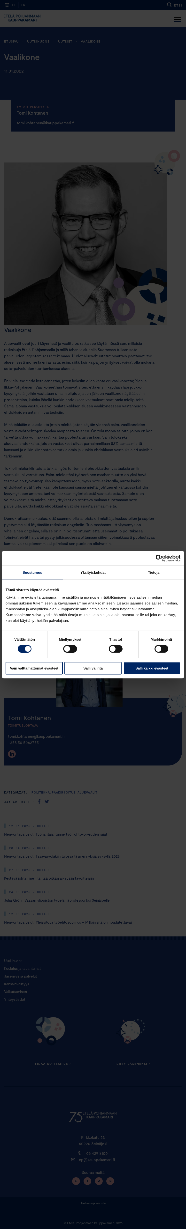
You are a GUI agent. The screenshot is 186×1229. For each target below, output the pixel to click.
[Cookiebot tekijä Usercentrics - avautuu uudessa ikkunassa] (159, 558)
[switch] (70, 649)
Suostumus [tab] (32, 572)
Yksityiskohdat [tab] (93, 572)
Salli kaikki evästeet (151, 668)
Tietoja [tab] (154, 572)
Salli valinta (93, 668)
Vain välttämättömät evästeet (34, 668)
